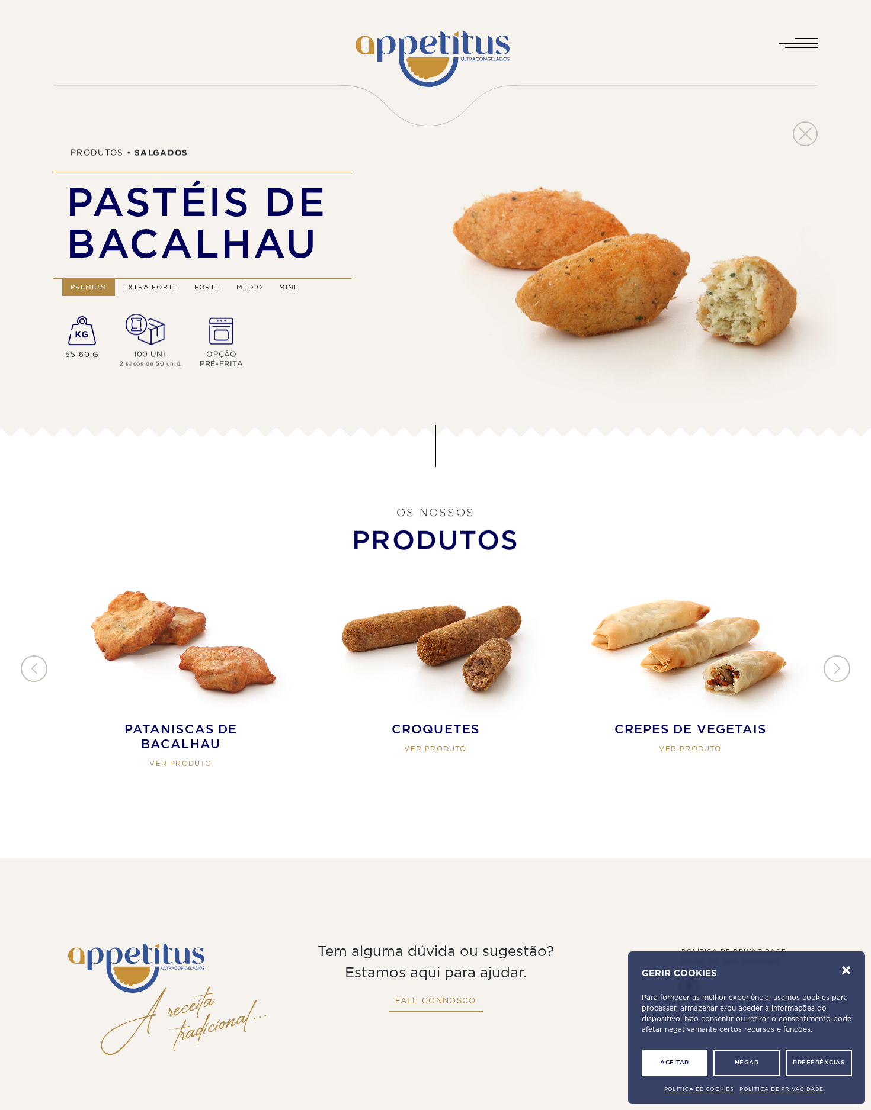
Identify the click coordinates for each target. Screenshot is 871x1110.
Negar (747, 1063)
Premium (89, 287)
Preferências (818, 1063)
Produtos (97, 153)
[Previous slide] (34, 669)
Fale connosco (435, 1001)
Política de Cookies (699, 1089)
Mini (287, 287)
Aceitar (674, 1063)
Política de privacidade (781, 1089)
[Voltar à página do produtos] (805, 133)
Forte (207, 287)
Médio (249, 287)
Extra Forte (150, 287)
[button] (846, 970)
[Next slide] (837, 669)
